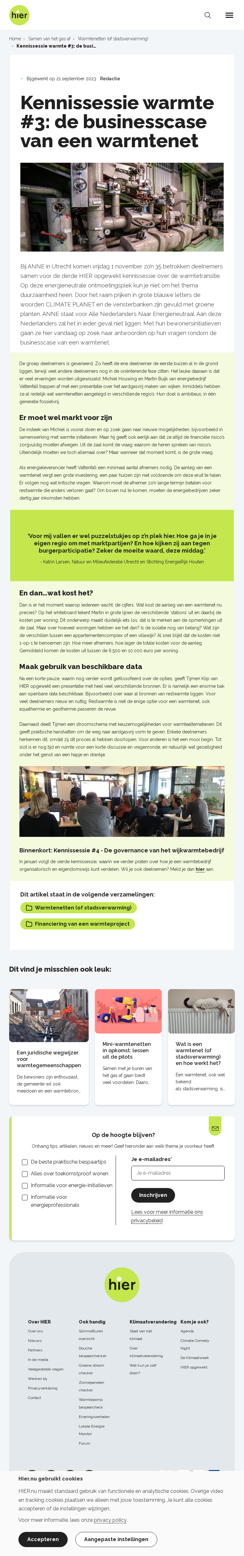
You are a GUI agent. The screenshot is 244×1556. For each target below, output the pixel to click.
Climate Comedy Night (194, 1344)
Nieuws (35, 1340)
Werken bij (37, 1378)
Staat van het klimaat (141, 1335)
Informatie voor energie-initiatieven (71, 1185)
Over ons (35, 1331)
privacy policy (110, 1520)
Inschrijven (153, 1195)
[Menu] (229, 15)
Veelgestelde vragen (46, 1369)
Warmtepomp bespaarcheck (91, 1403)
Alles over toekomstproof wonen (69, 1174)
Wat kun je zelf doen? (143, 1369)
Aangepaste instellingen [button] (116, 1539)
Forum (84, 1443)
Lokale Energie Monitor (92, 1430)
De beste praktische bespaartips (68, 1162)
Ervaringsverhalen (94, 1417)
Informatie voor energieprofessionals (55, 1201)
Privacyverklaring (43, 1388)
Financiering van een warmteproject (82, 924)
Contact (34, 1397)
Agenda (187, 1331)
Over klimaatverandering (146, 1352)
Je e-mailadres (151, 1159)
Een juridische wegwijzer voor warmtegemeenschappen (49, 1059)
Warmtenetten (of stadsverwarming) (83, 908)
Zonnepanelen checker (91, 1386)
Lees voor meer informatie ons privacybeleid (167, 1216)
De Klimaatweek (194, 1358)
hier (200, 869)
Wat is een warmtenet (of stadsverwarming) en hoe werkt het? (198, 1053)
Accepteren (43, 1539)
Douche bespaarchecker (92, 1352)
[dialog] (122, 1513)
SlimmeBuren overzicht (91, 1335)
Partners (35, 1350)
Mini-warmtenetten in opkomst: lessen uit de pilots (127, 1050)
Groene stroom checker (91, 1369)
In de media (38, 1359)
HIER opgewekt (193, 1367)
